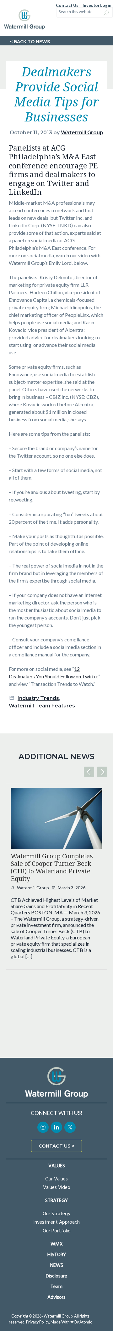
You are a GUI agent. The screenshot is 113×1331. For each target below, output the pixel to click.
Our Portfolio (57, 1231)
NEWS (56, 1266)
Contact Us (67, 5)
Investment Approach (56, 1222)
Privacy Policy (37, 1322)
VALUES (56, 1166)
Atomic (85, 1322)
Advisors (56, 1298)
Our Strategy (56, 1213)
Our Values (56, 1179)
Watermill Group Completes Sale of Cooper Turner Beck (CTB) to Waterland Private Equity (52, 867)
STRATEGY (56, 1201)
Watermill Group (33, 887)
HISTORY (56, 1255)
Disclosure (56, 1276)
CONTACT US (55, 1146)
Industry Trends (38, 698)
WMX (57, 1244)
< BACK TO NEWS (30, 41)
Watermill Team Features (42, 706)
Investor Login (97, 5)
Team (56, 1287)
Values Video (56, 1187)
